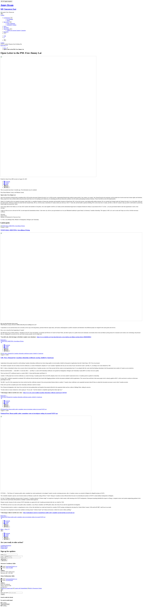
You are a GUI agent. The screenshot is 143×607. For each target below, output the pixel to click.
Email (4, 556)
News (5, 48)
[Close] (2, 531)
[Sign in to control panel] (7, 588)
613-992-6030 (9, 580)
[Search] (2, 14)
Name (2, 554)
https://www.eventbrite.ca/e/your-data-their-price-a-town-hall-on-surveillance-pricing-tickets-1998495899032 (64, 337)
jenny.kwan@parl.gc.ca (11, 566)
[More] (11, 18)
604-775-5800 (9, 567)
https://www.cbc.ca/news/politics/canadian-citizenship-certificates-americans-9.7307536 (45, 392)
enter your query (4, 592)
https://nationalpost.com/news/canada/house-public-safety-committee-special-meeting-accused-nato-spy (49, 512)
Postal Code (3, 557)
